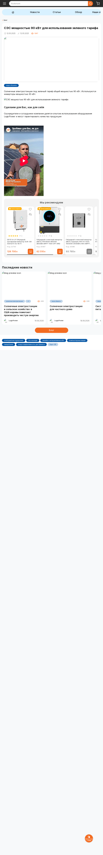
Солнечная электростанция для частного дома (66, 308)
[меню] (4, 3)
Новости (35, 12)
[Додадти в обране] (30, 209)
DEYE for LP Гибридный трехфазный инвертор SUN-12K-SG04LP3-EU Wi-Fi (19, 242)
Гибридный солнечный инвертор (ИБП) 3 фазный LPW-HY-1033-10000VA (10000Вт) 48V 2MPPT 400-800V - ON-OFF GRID (79, 242)
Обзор (78, 12)
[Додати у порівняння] (30, 214)
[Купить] (30, 251)
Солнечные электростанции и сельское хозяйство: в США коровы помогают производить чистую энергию (21, 311)
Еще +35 (53, 344)
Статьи (57, 12)
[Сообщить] (89, 251)
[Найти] (90, 3)
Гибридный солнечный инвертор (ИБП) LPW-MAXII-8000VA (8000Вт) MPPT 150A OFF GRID (49, 242)
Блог (5, 20)
